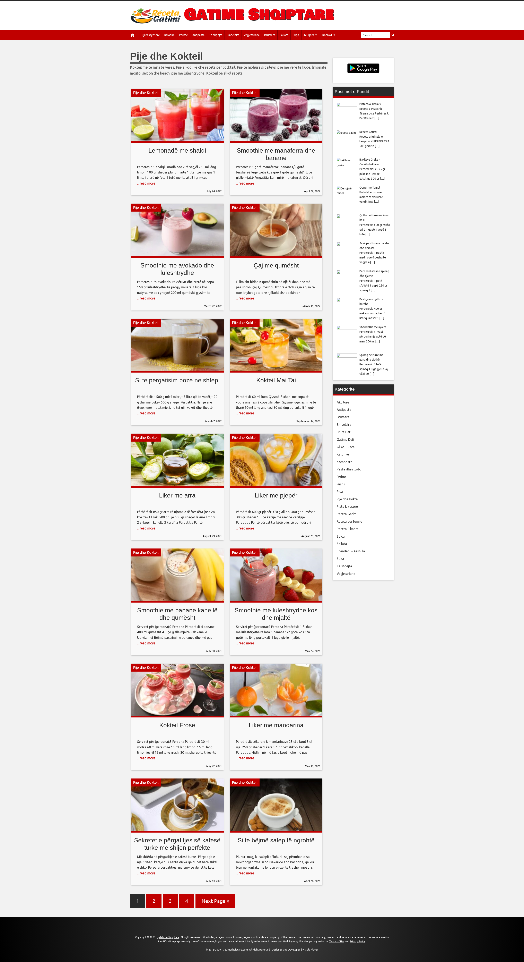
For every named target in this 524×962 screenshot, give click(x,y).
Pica (340, 491)
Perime (183, 35)
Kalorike (169, 35)
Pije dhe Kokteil (146, 93)
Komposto (344, 462)
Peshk (341, 484)
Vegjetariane (252, 35)
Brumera (269, 35)
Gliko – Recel (346, 447)
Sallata (284, 35)
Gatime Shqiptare (259, 14)
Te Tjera (309, 35)
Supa (296, 35)
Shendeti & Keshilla (351, 551)
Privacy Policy (357, 941)
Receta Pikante (347, 529)
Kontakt (327, 35)
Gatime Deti (345, 439)
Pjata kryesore (151, 35)
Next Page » (215, 901)
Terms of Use (336, 941)
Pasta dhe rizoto (349, 469)
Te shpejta (215, 35)
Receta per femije (349, 521)
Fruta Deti (344, 432)
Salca (341, 536)
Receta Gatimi (347, 514)
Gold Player (311, 949)
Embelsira (233, 35)
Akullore (343, 402)
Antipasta (198, 35)
